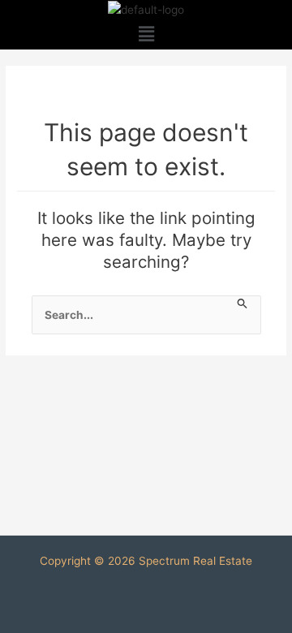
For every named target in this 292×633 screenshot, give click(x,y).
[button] (146, 34)
